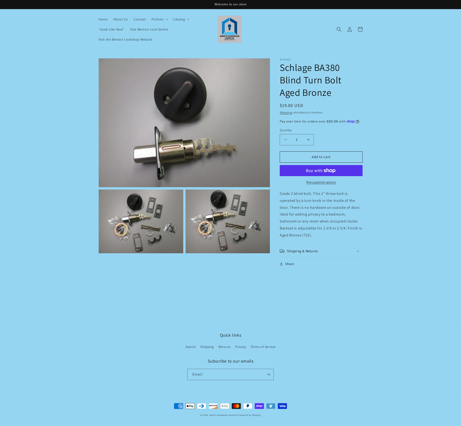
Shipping (286, 112)
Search (190, 347)
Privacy (240, 347)
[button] (159, 19)
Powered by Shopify (249, 415)
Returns (224, 347)
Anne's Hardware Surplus (223, 415)
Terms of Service (263, 347)
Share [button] (289, 264)
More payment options (321, 182)
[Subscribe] (268, 374)
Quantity (286, 130)
